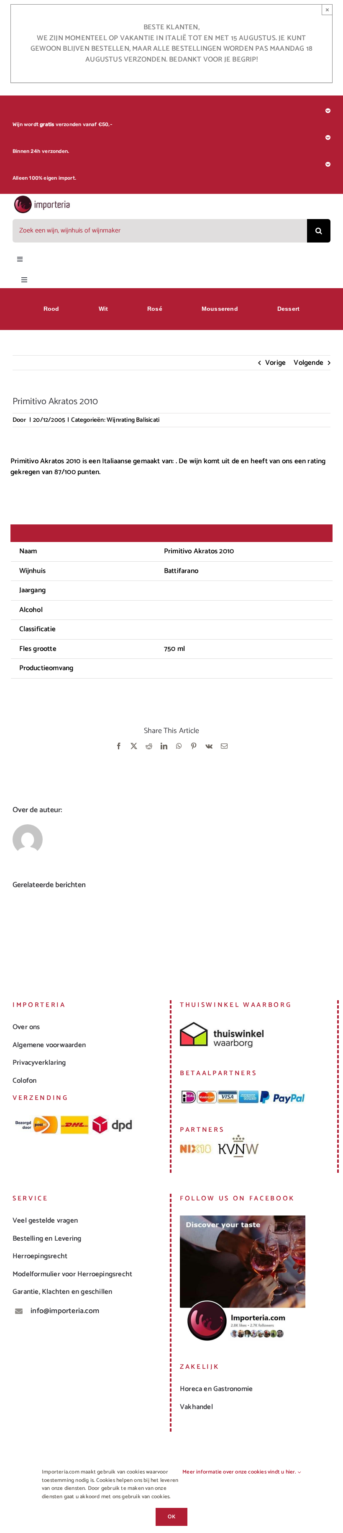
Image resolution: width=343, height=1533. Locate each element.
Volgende (308, 363)
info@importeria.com (65, 1311)
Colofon (24, 1081)
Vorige (275, 363)
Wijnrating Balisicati (133, 420)
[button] (19, 934)
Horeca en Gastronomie (216, 1389)
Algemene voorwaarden (49, 1045)
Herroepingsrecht (40, 1256)
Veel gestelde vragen (45, 1220)
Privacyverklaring (39, 1062)
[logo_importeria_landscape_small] (42, 198)
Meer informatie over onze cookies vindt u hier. (240, 1472)
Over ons (26, 1027)
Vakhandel (196, 1407)
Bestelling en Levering (47, 1238)
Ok (171, 1516)
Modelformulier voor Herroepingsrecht (72, 1274)
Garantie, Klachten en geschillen (62, 1292)
